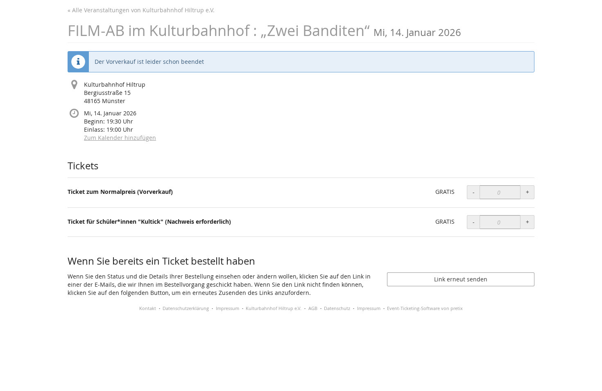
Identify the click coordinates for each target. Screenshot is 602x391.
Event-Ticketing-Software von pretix (425, 308)
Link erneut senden (460, 279)
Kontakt (147, 308)
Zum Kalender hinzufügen (120, 138)
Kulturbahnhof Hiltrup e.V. (273, 308)
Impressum (227, 308)
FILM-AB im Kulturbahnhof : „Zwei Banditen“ (264, 30)
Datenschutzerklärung (186, 308)
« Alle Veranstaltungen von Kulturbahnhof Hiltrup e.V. (141, 10)
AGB (312, 308)
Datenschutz (337, 308)
